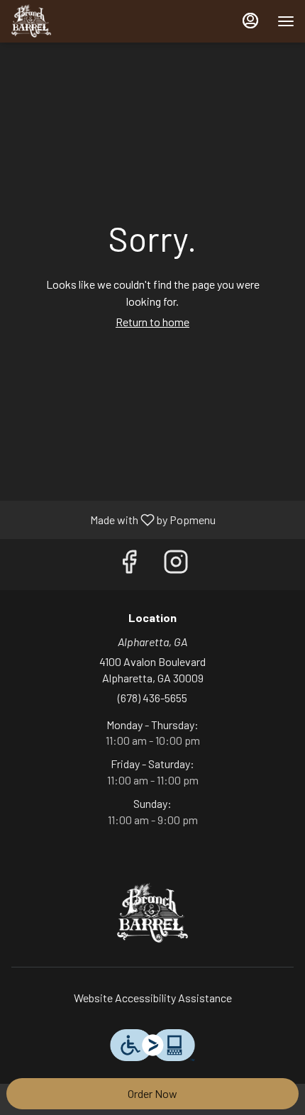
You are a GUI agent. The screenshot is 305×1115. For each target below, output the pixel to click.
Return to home (152, 321)
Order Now (152, 1093)
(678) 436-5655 (152, 697)
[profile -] (250, 20)
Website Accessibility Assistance (153, 997)
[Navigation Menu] (285, 21)
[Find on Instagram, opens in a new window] (176, 564)
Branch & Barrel (152, 913)
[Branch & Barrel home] (74, 21)
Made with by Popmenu (113, 519)
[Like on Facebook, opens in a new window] (129, 564)
